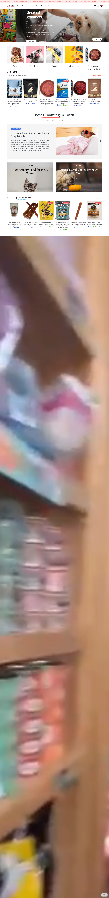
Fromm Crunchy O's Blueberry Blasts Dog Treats (46, 223)
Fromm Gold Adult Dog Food (30, 100)
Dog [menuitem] (18, 6)
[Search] (95, 6)
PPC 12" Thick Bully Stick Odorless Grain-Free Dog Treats (31, 224)
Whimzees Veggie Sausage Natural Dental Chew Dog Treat (78, 224)
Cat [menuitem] (23, 6)
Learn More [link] (14, 154)
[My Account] (98, 6)
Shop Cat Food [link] (30, 178)
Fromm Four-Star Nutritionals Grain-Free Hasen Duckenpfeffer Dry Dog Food (15, 102)
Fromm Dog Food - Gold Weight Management (94, 100)
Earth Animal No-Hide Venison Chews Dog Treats (94, 223)
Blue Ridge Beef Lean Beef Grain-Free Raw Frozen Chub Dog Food (78, 101)
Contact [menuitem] (50, 6)
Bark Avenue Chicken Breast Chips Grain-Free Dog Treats (14, 224)
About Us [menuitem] (43, 6)
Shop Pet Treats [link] (97, 198)
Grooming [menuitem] (30, 6)
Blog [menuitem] (37, 6)
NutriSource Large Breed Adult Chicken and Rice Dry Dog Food (62, 101)
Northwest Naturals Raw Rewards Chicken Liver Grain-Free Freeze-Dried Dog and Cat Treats (62, 225)
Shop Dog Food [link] (97, 75)
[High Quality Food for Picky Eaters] (30, 177)
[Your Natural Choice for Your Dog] (79, 177)
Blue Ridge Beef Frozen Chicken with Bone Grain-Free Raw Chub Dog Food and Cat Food (47, 102)
